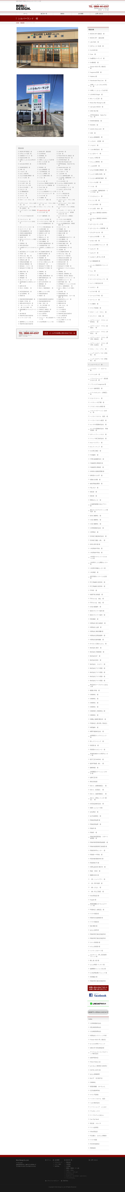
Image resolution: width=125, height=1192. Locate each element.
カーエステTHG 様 (63, 195)
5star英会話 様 (43, 307)
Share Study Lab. (95, 1062)
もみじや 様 (23, 189)
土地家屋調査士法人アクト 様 (66, 237)
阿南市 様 (22, 295)
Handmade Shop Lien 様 (65, 157)
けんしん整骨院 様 (44, 173)
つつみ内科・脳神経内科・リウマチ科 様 (66, 178)
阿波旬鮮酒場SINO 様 (44, 301)
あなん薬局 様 (42, 313)
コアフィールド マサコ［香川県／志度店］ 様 (28, 207)
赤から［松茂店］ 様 (26, 288)
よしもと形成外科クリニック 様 (47, 191)
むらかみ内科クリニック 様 (66, 187)
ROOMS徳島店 (94, 1144)
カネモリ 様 (23, 195)
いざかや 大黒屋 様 (64, 169)
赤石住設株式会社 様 (26, 291)
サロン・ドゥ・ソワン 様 (46, 206)
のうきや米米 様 (63, 181)
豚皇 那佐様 (42, 286)
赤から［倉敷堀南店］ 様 (65, 286)
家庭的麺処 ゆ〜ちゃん (97, 1086)
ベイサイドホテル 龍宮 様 (46, 221)
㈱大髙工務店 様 (43, 229)
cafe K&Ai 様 (62, 151)
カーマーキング (70, 1174)
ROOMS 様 (42, 167)
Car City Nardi (94, 1119)
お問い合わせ (94, 1160)
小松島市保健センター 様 (65, 247)
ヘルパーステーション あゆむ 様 (28, 222)
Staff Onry (65, 1180)
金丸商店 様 (61, 291)
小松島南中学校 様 (44, 245)
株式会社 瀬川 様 (63, 262)
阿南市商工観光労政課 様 (65, 313)
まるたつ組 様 (43, 187)
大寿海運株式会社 (95, 1023)
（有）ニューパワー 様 (26, 305)
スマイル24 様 (43, 212)
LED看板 (68, 1166)
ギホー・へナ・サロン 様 (27, 199)
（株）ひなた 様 (63, 305)
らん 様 (60, 191)
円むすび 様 (42, 235)
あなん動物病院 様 (44, 169)
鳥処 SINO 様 (43, 303)
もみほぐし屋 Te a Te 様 (64, 189)
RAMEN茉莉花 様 (25, 167)
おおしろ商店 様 (24, 173)
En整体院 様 (42, 155)
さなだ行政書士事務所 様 (27, 175)
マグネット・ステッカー (72, 1172)
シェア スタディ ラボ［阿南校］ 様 (28, 211)
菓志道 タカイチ (95, 1123)
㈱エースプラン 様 (63, 227)
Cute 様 (60, 153)
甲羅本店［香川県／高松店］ (66, 275)
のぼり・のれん (70, 1170)
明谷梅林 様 (42, 258)
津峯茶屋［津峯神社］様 (64, 273)
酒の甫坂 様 (23, 313)
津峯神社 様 (42, 271)
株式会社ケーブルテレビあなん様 (66, 268)
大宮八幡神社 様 (63, 239)
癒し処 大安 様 (62, 317)
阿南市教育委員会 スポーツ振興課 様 (66, 296)
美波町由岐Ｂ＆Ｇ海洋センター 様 (28, 282)
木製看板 (68, 1164)
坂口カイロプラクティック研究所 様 (28, 240)
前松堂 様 (61, 235)
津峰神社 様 (23, 275)
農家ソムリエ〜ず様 (44, 291)
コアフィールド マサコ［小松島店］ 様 (66, 200)
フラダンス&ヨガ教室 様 (64, 219)
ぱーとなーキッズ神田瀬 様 (46, 185)
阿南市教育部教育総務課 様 (27, 299)
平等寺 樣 (23, 253)
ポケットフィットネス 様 (27, 227)
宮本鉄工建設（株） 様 (64, 243)
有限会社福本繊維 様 (26, 262)
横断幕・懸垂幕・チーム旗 (72, 1168)
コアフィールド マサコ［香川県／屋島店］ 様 (66, 204)
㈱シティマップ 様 (25, 229)
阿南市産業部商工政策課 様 (46, 299)
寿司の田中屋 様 (24, 245)
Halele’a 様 (42, 157)
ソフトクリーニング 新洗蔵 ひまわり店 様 (66, 213)
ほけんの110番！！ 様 (26, 187)
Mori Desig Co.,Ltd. (60, 1187)
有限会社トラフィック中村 (98, 1035)
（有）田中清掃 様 (44, 305)
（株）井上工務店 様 (26, 307)
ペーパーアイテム (70, 1178)
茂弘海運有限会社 (95, 1027)
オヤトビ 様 (23, 193)
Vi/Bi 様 (22, 169)
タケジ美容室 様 (43, 315)
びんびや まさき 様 (63, 185)
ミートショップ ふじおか (98, 1107)
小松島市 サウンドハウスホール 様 (28, 248)
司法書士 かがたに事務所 (98, 1135)
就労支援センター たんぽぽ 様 (28, 251)
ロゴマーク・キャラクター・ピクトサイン (76, 1176)
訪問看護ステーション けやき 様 (66, 284)
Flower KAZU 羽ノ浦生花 (98, 1039)
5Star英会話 (94, 1131)
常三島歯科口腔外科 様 (45, 251)
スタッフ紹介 (58, 1164)
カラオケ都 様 (43, 195)
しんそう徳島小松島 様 (45, 175)
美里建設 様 (61, 321)
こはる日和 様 (62, 173)
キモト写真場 (94, 1094)
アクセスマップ (58, 1162)
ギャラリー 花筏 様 (45, 199)
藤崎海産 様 (42, 284)
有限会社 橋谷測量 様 (44, 260)
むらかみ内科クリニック (97, 1044)
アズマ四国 (93, 1140)
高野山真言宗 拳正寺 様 (26, 303)
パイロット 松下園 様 (45, 219)
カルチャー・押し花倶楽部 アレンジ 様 (47, 318)
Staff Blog (57, 1166)
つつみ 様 (42, 177)
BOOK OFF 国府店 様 (26, 151)
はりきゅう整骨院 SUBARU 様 (47, 183)
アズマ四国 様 (62, 309)
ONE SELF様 (42, 164)
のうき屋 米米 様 (25, 183)
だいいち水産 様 (24, 177)
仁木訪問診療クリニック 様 (46, 321)
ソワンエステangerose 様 (26, 216)
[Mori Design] (23, 7)
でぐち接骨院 (94, 1127)
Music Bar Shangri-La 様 (64, 162)
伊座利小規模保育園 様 (26, 233)
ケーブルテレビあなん (97, 1115)
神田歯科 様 (23, 277)
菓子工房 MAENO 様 (45, 282)
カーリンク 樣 (24, 197)
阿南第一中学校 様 (25, 301)
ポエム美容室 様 (62, 315)
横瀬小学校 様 (24, 271)
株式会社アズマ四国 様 (45, 266)
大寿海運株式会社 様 (64, 241)
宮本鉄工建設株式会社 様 (46, 243)
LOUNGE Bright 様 (63, 160)
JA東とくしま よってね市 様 (46, 160)
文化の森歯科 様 (43, 255)
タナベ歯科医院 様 (44, 216)
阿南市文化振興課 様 (44, 311)
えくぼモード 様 (63, 171)
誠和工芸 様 (23, 286)
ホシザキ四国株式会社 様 (46, 223)
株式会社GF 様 (43, 264)
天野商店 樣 (23, 243)
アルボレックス (95, 1111)
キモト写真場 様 (63, 197)
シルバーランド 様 (44, 210)
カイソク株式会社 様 (63, 193)
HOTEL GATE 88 (95, 1070)
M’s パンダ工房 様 (44, 162)
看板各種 (21, 148)
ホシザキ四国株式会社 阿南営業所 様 (66, 224)
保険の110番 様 (62, 233)
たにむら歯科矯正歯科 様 (65, 175)
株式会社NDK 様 (63, 264)
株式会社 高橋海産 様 (26, 264)
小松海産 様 (61, 249)
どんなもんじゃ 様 (25, 181)
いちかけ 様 (23, 171)
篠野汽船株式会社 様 (45, 277)
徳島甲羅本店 (94, 1057)
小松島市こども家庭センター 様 (47, 248)
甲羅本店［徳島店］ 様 (45, 309)
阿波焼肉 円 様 (62, 301)
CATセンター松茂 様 (25, 153)
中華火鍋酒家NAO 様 (26, 231)
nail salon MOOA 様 (25, 164)
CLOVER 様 (42, 153)
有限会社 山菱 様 (24, 260)
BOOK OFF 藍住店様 (45, 151)
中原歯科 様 (61, 229)
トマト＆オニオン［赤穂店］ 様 (66, 216)
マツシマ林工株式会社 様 (46, 227)
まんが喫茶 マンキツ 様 (64, 319)
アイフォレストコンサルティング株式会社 (99, 1052)
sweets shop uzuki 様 (64, 167)
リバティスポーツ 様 (25, 317)
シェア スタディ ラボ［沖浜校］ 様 (67, 207)
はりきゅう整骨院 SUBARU (98, 1066)
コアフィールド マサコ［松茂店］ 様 (28, 204)
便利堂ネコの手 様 (44, 233)
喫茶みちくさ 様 (43, 237)
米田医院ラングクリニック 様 (66, 277)
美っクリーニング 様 (26, 280)
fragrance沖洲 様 (25, 157)
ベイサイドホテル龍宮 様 (65, 221)
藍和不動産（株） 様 (64, 282)
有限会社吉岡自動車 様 (64, 260)
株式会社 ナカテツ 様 (26, 266)
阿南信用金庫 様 (43, 293)
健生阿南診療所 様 (25, 235)
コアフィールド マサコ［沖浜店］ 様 (47, 204)
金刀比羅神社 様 (24, 293)
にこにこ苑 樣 (43, 181)
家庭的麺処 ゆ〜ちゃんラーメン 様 (28, 310)
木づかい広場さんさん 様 (46, 262)
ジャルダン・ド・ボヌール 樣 (66, 210)
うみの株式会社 (95, 1103)
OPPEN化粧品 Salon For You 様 (67, 164)
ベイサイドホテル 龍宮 (97, 1098)
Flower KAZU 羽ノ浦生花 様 (66, 155)
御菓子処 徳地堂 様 (44, 253)
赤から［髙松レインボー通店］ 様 (67, 288)
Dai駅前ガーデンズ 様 (26, 155)
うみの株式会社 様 (44, 171)
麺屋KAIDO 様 (62, 303)
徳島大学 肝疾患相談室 (97, 1048)
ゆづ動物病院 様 (24, 191)
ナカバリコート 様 (25, 219)
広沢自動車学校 (95, 1090)
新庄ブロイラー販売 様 (64, 255)
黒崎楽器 (93, 1148)
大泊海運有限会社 (95, 1031)
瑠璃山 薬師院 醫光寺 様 (46, 275)
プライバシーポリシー (53, 1180)
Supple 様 (61, 307)
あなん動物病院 (95, 1074)
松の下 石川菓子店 (96, 1078)
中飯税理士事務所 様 (44, 231)
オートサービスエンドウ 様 (46, 193)
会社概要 (57, 1160)
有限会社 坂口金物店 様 (65, 258)
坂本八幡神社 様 (43, 239)
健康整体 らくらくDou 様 (26, 321)
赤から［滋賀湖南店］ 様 (46, 288)
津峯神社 (93, 1082)
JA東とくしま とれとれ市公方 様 (28, 160)
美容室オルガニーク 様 (64, 280)
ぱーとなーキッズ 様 (25, 185)
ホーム (49, 1160)
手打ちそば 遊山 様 (64, 253)
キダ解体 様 (42, 197)
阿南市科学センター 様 (64, 299)
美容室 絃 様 (42, 280)
